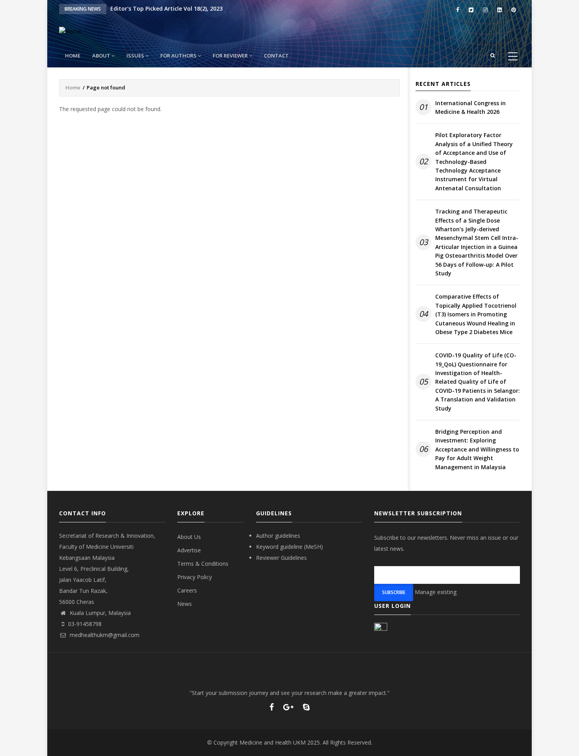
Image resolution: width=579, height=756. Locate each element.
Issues (135, 55)
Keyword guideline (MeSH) (289, 546)
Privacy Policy (194, 577)
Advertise (189, 550)
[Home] (70, 31)
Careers (187, 590)
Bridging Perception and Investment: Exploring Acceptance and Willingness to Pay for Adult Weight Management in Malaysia (477, 449)
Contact (276, 55)
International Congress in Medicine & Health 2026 (470, 107)
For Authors (179, 55)
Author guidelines (278, 535)
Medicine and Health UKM (272, 742)
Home (72, 55)
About (101, 55)
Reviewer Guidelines (281, 557)
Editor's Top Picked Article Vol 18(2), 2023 (166, 8)
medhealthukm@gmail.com (103, 635)
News (184, 603)
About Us (189, 537)
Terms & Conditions (202, 563)
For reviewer (231, 55)
